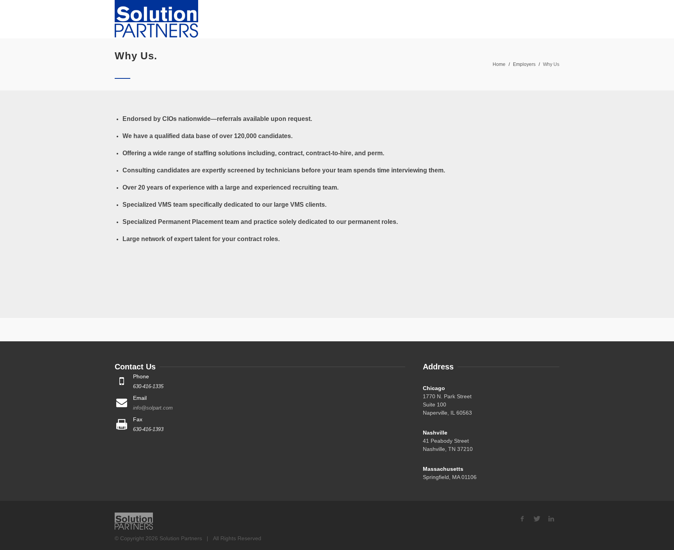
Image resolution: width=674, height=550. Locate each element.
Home (499, 64)
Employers (524, 64)
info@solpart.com (153, 408)
